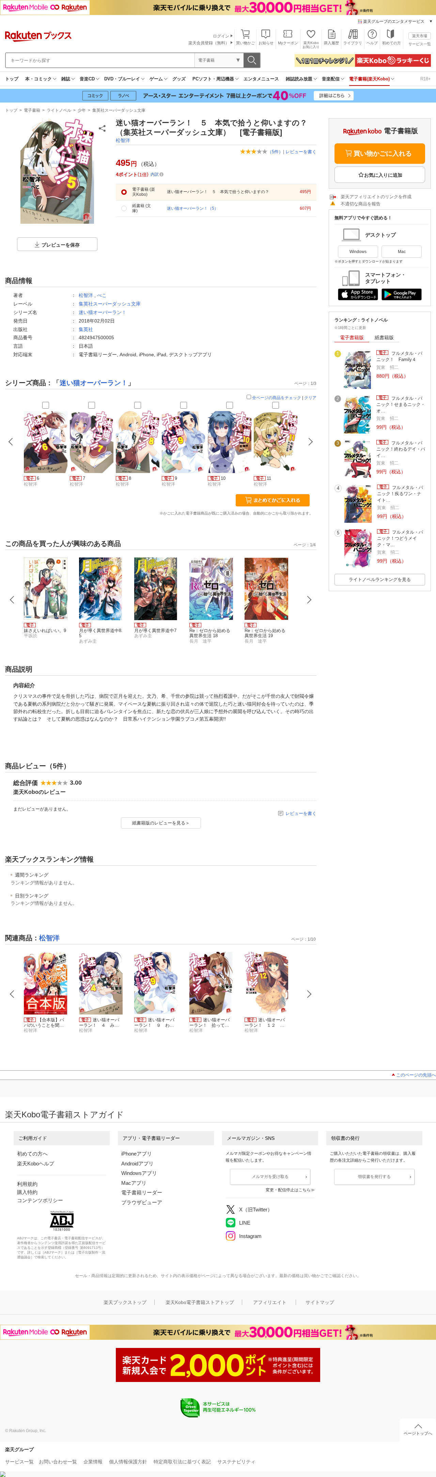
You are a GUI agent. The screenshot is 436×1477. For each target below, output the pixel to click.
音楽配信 (331, 78)
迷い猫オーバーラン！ (102, 312)
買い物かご (245, 43)
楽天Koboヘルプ (35, 1163)
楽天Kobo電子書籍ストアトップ (200, 1302)
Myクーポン (288, 43)
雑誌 (65, 78)
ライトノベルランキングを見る (380, 579)
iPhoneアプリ (136, 1154)
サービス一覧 (419, 44)
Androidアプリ (137, 1163)
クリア (310, 397)
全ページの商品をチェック (276, 397)
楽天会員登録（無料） (208, 43)
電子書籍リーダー (141, 1192)
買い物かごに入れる (383, 153)
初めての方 (391, 43)
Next (309, 599)
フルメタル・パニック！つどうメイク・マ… (400, 538)
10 (223, 478)
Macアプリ (133, 1183)
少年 (82, 110)
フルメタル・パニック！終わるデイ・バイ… (400, 449)
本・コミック (38, 78)
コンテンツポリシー (40, 1200)
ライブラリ (352, 43)
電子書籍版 (352, 337)
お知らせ (266, 43)
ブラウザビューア (141, 1202)
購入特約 (27, 1192)
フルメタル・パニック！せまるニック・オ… (400, 404)
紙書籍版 (384, 337)
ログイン (221, 36)
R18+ (425, 78)
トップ (11, 78)
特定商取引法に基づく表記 (182, 1461)
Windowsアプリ (139, 1173)
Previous (12, 599)
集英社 (86, 329)
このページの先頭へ (416, 1075)
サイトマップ (320, 1302)
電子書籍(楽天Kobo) (369, 78)
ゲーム (156, 78)
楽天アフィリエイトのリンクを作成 (376, 196)
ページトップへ (418, 1433)
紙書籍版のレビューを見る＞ (161, 823)
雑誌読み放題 (299, 78)
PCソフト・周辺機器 (213, 78)
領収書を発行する (374, 1176)
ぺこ (102, 295)
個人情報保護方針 (128, 1461)
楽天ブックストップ (125, 1302)
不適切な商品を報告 (360, 203)
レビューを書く (300, 151)
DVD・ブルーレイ (122, 78)
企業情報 (93, 1461)
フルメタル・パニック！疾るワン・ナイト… (400, 494)
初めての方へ (32, 1154)
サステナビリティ (236, 1461)
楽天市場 (419, 36)
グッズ (179, 78)
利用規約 (27, 1184)
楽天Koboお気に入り (311, 45)
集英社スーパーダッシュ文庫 (118, 110)
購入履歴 (331, 43)
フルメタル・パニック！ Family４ (399, 356)
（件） (275, 151)
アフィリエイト (269, 1302)
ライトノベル (59, 110)
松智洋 (123, 140)
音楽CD (87, 78)
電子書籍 (32, 110)
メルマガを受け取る (270, 1176)
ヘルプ (372, 43)
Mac (402, 251)
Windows (358, 251)
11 (269, 478)
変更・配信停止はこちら (288, 1190)
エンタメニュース (261, 78)
